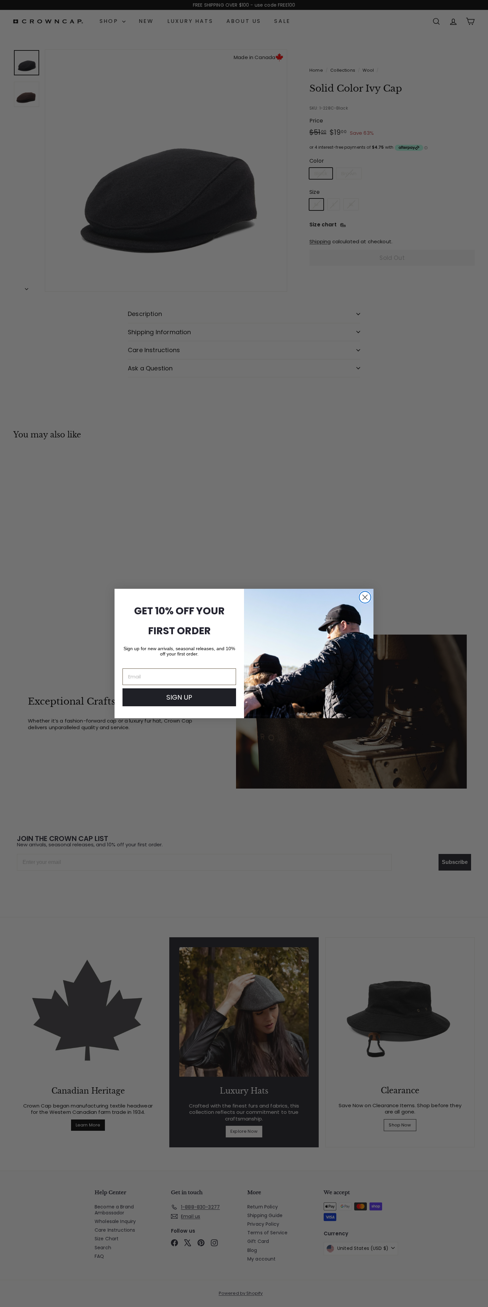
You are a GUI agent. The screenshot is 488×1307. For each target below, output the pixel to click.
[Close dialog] (365, 597)
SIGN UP (179, 697)
